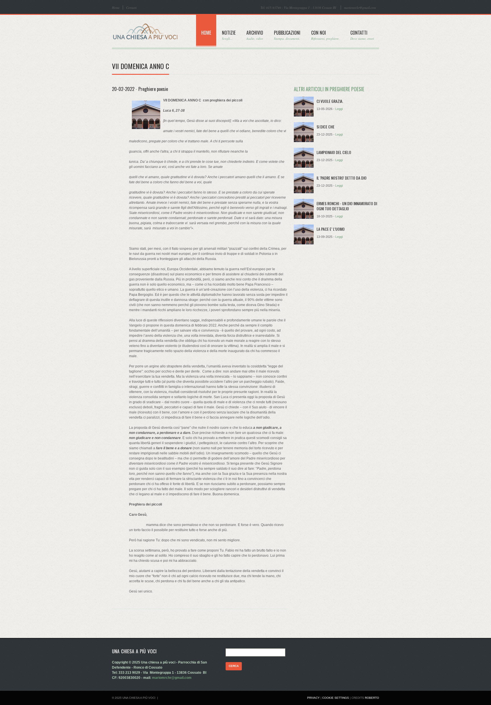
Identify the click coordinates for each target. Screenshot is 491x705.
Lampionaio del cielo (334, 152)
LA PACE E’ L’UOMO (331, 229)
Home (116, 7)
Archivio (254, 35)
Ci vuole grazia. (330, 101)
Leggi (339, 109)
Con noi (325, 35)
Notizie (229, 35)
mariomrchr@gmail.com (360, 7)
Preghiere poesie (153, 89)
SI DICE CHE (325, 127)
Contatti (131, 7)
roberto (372, 697)
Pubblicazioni (287, 35)
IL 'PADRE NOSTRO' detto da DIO (342, 178)
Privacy (313, 697)
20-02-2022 (123, 89)
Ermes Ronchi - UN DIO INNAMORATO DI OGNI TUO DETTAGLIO (347, 205)
